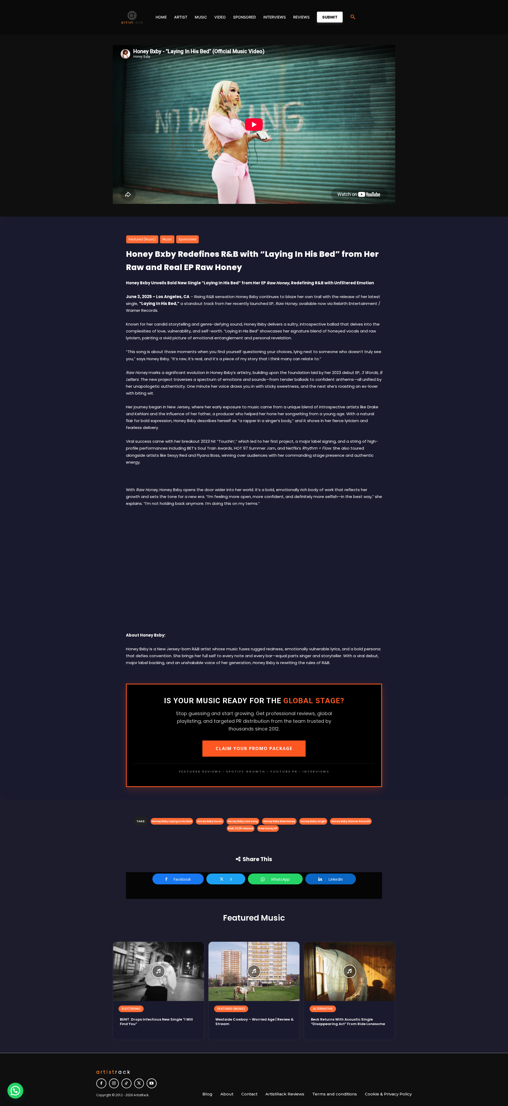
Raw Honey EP (268, 828)
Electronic (131, 1009)
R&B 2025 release (240, 828)
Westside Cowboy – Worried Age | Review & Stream (254, 1021)
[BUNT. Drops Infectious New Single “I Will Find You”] (158, 971)
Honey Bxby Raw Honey (279, 821)
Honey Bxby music (210, 821)
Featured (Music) (142, 239)
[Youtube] (152, 1083)
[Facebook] (101, 1083)
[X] (139, 1083)
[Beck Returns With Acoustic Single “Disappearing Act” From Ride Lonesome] (349, 971)
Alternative (323, 1009)
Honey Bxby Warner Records (350, 821)
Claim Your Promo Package (254, 748)
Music (167, 239)
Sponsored (187, 239)
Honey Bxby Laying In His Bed (172, 821)
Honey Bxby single (313, 821)
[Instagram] (114, 1083)
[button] (353, 17)
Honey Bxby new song (243, 821)
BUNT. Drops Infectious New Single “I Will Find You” (156, 1021)
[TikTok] (126, 1083)
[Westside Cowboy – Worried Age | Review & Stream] (254, 971)
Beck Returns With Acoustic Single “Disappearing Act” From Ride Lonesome (348, 1021)
